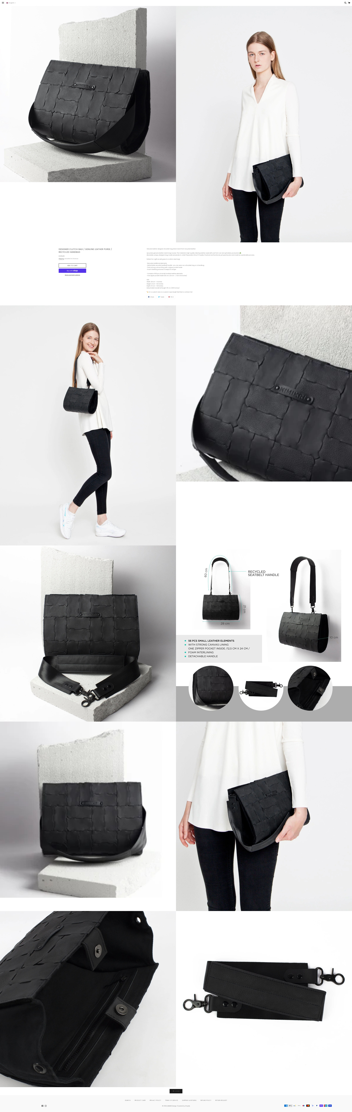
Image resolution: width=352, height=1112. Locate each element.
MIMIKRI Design (172, 1106)
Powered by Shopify (183, 1106)
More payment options (72, 275)
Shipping (61, 259)
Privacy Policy (155, 1100)
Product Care (140, 1100)
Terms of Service (171, 1100)
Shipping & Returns (189, 1100)
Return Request (221, 1100)
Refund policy (206, 1100)
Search (128, 1100)
